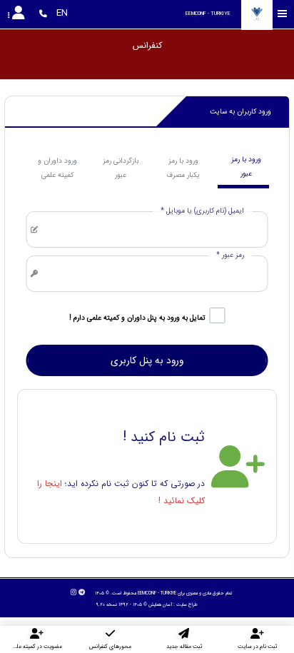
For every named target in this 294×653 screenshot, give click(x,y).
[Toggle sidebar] (283, 14)
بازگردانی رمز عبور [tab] (120, 168)
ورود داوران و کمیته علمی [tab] (57, 168)
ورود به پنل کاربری (147, 360)
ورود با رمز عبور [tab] (246, 166)
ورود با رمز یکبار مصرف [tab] (183, 168)
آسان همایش (160, 604)
